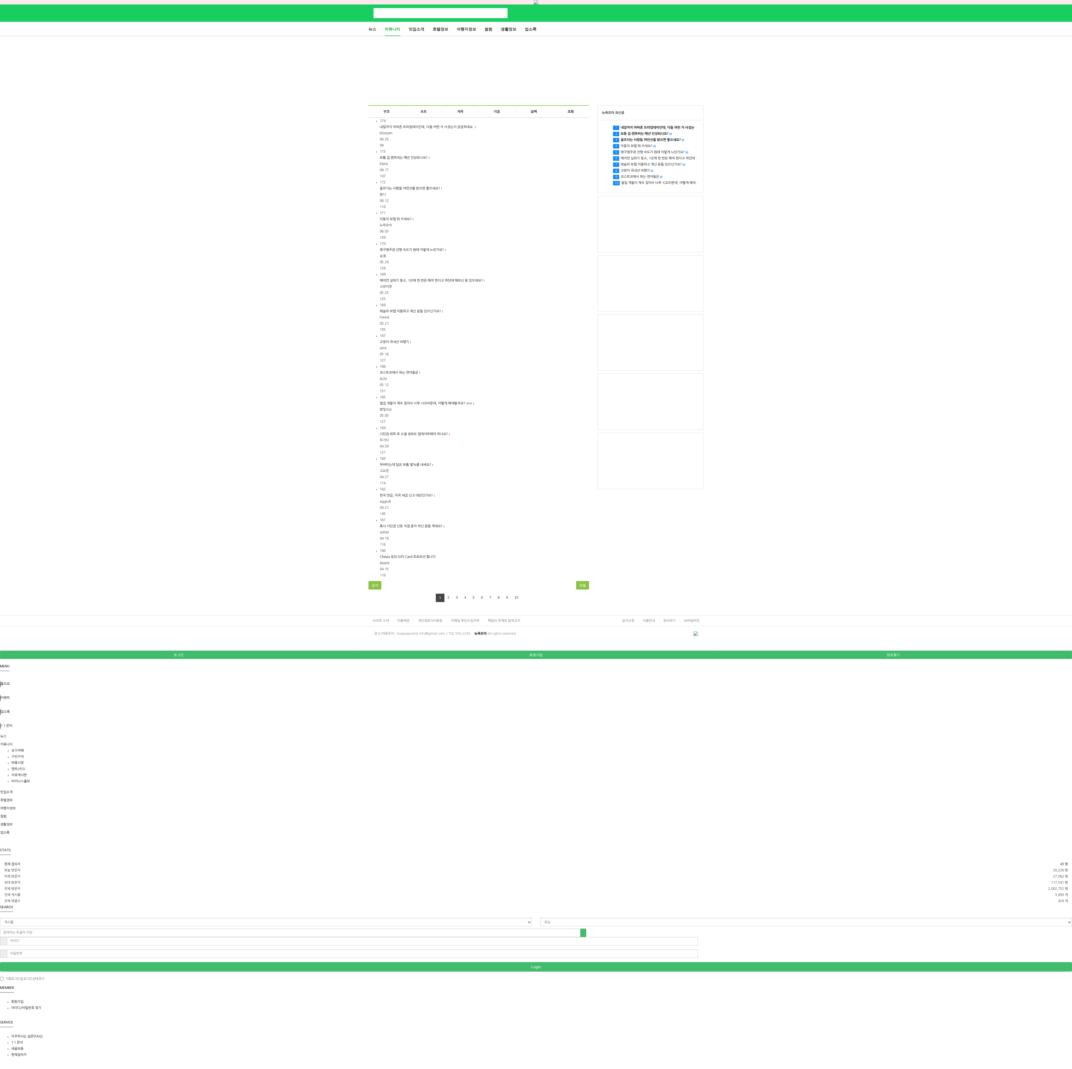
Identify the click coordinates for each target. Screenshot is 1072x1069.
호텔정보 (440, 29)
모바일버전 (691, 620)
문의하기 (669, 620)
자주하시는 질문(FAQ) (27, 1036)
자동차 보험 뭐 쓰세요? (396, 219)
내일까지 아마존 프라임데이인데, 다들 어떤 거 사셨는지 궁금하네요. (428, 127)
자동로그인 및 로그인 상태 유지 (25, 979)
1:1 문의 (17, 1042)
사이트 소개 (381, 620)
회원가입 (536, 655)
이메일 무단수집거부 (465, 620)
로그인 (179, 655)
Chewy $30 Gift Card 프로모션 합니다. (408, 557)
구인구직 (17, 756)
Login (536, 967)
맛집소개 (416, 29)
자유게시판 (19, 775)
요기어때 (17, 750)
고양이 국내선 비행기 (395, 342)
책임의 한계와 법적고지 (504, 620)
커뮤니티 (392, 29)
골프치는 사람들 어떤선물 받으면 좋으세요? (411, 188)
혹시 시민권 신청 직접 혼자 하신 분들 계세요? (412, 526)
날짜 (534, 111)
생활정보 (508, 29)
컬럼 (488, 29)
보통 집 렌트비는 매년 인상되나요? (405, 157)
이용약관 (403, 620)
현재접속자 (19, 1054)
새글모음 (17, 1048)
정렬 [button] (582, 585)
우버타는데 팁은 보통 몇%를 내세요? (406, 464)
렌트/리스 (18, 769)
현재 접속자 (12, 864)
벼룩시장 (17, 762)
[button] (374, 585)
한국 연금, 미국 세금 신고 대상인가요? (407, 495)
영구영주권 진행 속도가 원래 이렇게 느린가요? (413, 249)
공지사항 (628, 620)
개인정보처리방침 (430, 620)
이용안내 (649, 620)
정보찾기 (893, 655)
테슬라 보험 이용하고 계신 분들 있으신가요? (411, 311)
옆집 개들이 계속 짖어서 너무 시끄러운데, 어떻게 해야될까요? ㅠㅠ (427, 403)
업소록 (531, 29)
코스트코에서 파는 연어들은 (400, 372)
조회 (571, 111)
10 (516, 598)
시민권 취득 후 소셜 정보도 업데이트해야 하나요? (415, 434)
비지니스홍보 (20, 781)
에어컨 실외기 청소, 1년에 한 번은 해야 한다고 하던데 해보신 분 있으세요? (432, 280)
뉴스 (372, 29)
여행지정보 (466, 29)
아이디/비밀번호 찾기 (26, 1008)
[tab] (536, 736)
